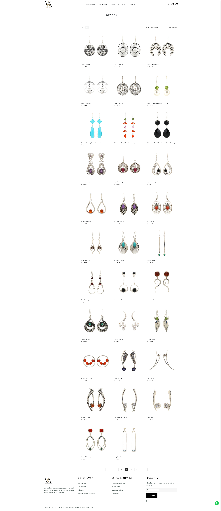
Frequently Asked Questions (86, 494)
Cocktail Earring (86, 457)
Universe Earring (86, 417)
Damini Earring (118, 300)
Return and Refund (117, 490)
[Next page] (150, 469)
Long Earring (151, 260)
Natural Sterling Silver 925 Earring (157, 103)
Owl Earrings (151, 339)
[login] (168, 4)
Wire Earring (85, 300)
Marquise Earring (119, 221)
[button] (164, 4)
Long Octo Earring (119, 457)
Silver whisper (118, 103)
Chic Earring (150, 378)
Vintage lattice (85, 64)
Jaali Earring (151, 221)
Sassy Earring (118, 378)
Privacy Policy (116, 487)
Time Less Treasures (153, 64)
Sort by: (147, 28)
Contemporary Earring (121, 417)
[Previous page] (107, 469)
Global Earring (118, 182)
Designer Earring (86, 182)
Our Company (82, 483)
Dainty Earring (85, 260)
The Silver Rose (118, 64)
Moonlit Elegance (86, 103)
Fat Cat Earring (85, 339)
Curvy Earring (151, 300)
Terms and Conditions (118, 483)
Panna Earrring (151, 182)
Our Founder (82, 487)
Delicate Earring (86, 221)
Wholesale (81, 490)
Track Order (115, 494)
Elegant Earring (119, 339)
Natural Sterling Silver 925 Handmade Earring (161, 143)
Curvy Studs (150, 417)
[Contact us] (217, 503)
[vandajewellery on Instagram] (146, 501)
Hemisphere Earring (87, 378)
